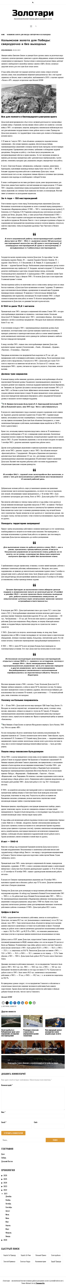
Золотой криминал (9, 1261)
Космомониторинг (40, 1261)
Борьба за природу (10, 1255)
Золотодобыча (55, 1255)
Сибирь (3, 1157)
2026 (5, 1175)
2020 (5, 1240)
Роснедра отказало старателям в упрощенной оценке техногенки (31, 1033)
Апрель (8, 1225)
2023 (5, 1186)
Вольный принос (41, 1255)
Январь (8, 1236)
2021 (5, 1193)
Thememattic (40, 1283)
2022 (5, 1190)
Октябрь (8, 1203)
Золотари (33, 13)
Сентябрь (9, 1207)
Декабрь (9, 1196)
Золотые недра (25, 1261)
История (6, 1006)
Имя (3, 1112)
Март (7, 1229)
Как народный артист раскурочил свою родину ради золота (53, 1032)
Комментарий (7, 1085)
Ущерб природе (56, 1261)
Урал (3, 1154)
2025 (5, 1179)
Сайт (36, 1122)
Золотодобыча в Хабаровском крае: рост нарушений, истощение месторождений (10, 1033)
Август (8, 1211)
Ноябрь (8, 1200)
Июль (7, 1214)
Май (7, 1221)
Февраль (9, 1232)
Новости (13, 1006)
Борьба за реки (26, 1255)
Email (3, 1122)
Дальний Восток (7, 1161)
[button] (33, 2)
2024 (5, 1182)
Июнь (7, 1218)
